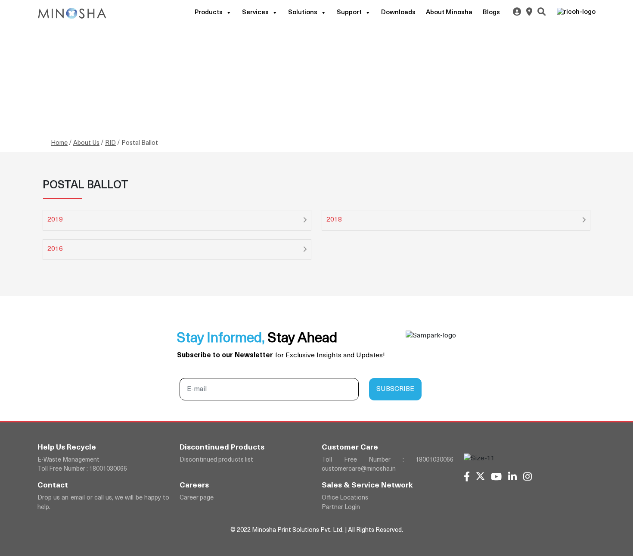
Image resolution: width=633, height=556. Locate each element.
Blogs (491, 12)
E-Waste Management (68, 460)
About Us (86, 143)
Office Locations (345, 498)
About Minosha (449, 12)
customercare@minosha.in (359, 469)
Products (209, 12)
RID (110, 143)
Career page (197, 498)
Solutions (302, 12)
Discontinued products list (216, 460)
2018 (334, 219)
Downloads (398, 12)
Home (59, 143)
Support (349, 12)
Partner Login (341, 507)
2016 (55, 249)
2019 (55, 219)
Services (255, 12)
